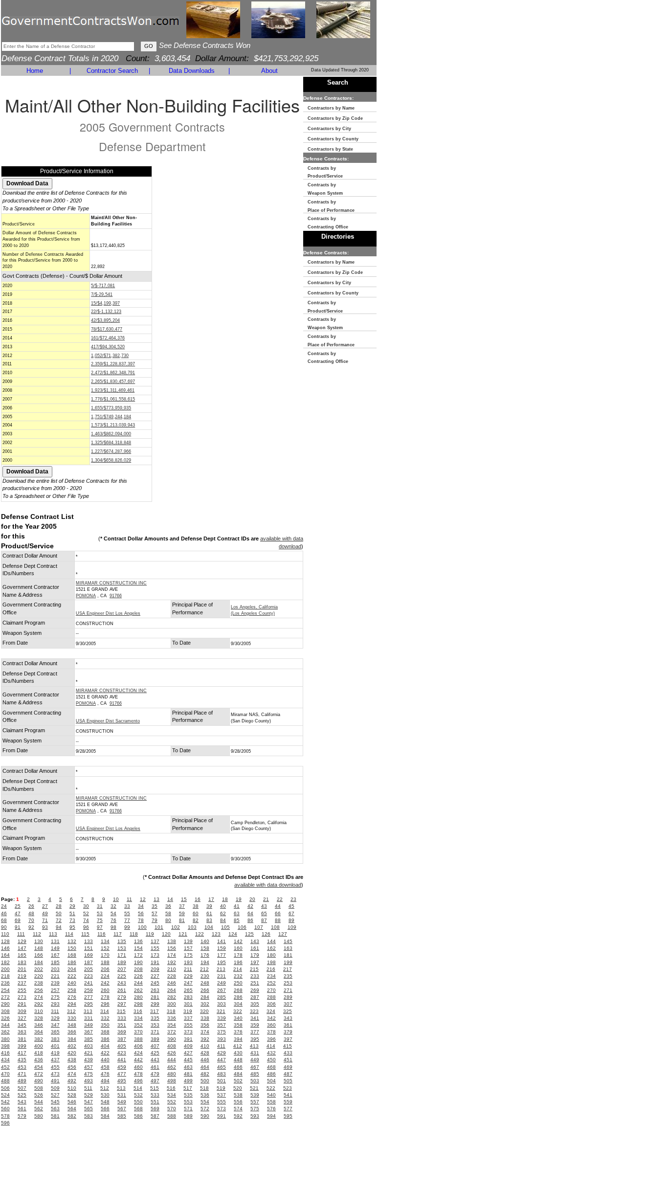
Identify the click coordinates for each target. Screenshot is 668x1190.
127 (282, 934)
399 (22, 1046)
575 (254, 1108)
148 (38, 948)
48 (31, 913)
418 (38, 1052)
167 (55, 955)
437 (55, 1059)
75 (100, 920)
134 (105, 941)
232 (238, 976)
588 (171, 1116)
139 (188, 941)
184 (38, 962)
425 (155, 1052)
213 (221, 969)
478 (138, 1074)
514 (138, 1088)
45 (291, 906)
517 (187, 1088)
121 (182, 934)
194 (204, 962)
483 (221, 1074)
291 (22, 1004)
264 (171, 990)
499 (188, 1080)
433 (288, 1052)
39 (209, 906)
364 (38, 1031)
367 (88, 1031)
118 (134, 934)
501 (221, 1080)
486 (271, 1074)
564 (71, 1108)
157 (188, 948)
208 (138, 969)
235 (288, 976)
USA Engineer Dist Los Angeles (108, 613)
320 (204, 1011)
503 (254, 1080)
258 (71, 990)
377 (254, 1031)
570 (171, 1108)
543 (22, 1101)
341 (254, 1018)
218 (5, 976)
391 (188, 1039)
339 (221, 1018)
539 (254, 1095)
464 (204, 1067)
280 (138, 997)
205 (88, 969)
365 (55, 1031)
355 (188, 1025)
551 (155, 1101)
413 (254, 1046)
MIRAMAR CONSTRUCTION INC (111, 583)
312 (71, 1011)
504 (271, 1080)
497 (155, 1080)
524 (5, 1095)
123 (216, 934)
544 (38, 1101)
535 (188, 1095)
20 (252, 899)
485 (254, 1074)
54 (113, 913)
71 (45, 920)
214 (237, 969)
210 (171, 969)
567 (121, 1108)
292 (38, 1004)
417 (22, 1052)
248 (204, 983)
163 (288, 948)
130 (38, 941)
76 (113, 920)
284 (204, 997)
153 (121, 948)
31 (100, 906)
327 (22, 1018)
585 (121, 1116)
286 (238, 997)
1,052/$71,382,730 (110, 355)
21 (266, 899)
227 (155, 976)
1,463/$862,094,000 (111, 433)
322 (237, 1011)
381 (22, 1039)
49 (45, 913)
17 (211, 899)
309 (22, 1011)
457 (88, 1067)
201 (22, 969)
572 (204, 1108)
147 (22, 948)
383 (55, 1039)
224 (105, 976)
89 (291, 920)
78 (141, 920)
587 (155, 1116)
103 (192, 927)
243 (121, 983)
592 (238, 1116)
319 (187, 1011)
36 (168, 906)
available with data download (267, 885)
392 (204, 1039)
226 (138, 976)
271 (288, 990)
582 (71, 1116)
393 (221, 1039)
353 (155, 1025)
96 (86, 927)
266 (204, 990)
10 (116, 899)
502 (238, 1080)
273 (22, 997)
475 (88, 1074)
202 (38, 969)
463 (188, 1067)
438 (71, 1059)
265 (188, 990)
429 (221, 1052)
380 (5, 1039)
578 (5, 1116)
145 (288, 941)
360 (271, 1025)
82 (196, 920)
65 (264, 913)
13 (156, 899)
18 (225, 899)
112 (37, 934)
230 (204, 976)
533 (155, 1095)
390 (171, 1039)
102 (175, 927)
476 (105, 1074)
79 (154, 920)
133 (88, 941)
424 (138, 1052)
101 (159, 927)
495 (121, 1080)
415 (287, 1046)
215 (254, 969)
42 (250, 906)
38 (196, 906)
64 (250, 913)
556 (238, 1101)
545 (55, 1101)
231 (221, 976)
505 (288, 1080)
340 (238, 1018)
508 (38, 1088)
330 (71, 1018)
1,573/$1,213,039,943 (113, 425)
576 (271, 1108)
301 (188, 1004)
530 (105, 1095)
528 (71, 1095)
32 (113, 906)
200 (5, 969)
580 (38, 1116)
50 (59, 913)
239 (55, 983)
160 (238, 948)
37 (182, 906)
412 (237, 1046)
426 (171, 1052)
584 (105, 1116)
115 (85, 934)
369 (121, 1031)
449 (254, 1059)
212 (204, 969)
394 (238, 1039)
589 (188, 1116)
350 (105, 1025)
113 (53, 934)
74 (86, 920)
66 (278, 913)
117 (117, 934)
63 (237, 913)
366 (71, 1031)
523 (287, 1088)
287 (254, 997)
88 (278, 920)
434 (5, 1059)
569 (155, 1108)
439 (88, 1059)
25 (18, 906)
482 (204, 1074)
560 (5, 1108)
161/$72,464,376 (108, 338)
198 (271, 962)
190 (138, 962)
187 (88, 962)
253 (288, 983)
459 (121, 1067)
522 (271, 1088)
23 (293, 899)
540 (271, 1095)
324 (271, 1011)
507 (22, 1088)
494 (105, 1080)
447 (221, 1059)
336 (171, 1018)
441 (121, 1059)
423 (121, 1052)
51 (72, 913)
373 (188, 1031)
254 (5, 990)
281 (155, 997)
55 (127, 913)
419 (55, 1052)
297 (121, 1004)
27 (45, 906)
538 (238, 1095)
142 (238, 941)
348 (71, 1025)
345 (22, 1025)
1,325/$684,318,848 (111, 442)
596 (5, 1122)
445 (188, 1059)
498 (171, 1080)
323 (254, 1011)
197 (254, 962)
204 (71, 969)
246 (171, 983)
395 (254, 1039)
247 (188, 983)
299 (155, 1004)
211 (188, 969)
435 (22, 1059)
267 (221, 990)
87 (264, 920)
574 (238, 1108)
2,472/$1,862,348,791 (113, 372)
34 (141, 906)
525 (22, 1095)
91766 (116, 595)
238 (38, 983)
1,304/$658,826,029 (111, 460)
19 (239, 899)
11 (129, 899)
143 (254, 941)
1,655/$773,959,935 (111, 407)
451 (288, 1059)
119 (150, 934)
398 (5, 1046)
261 (121, 990)
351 (121, 1025)
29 (72, 906)
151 (88, 948)
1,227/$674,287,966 (111, 451)
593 (254, 1116)
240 (71, 983)
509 (55, 1088)
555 (221, 1101)
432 (271, 1052)
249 (221, 983)
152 (105, 948)
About (269, 70)
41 (237, 906)
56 (141, 913)
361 (288, 1025)
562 (38, 1108)
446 (204, 1059)
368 (105, 1031)
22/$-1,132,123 (106, 311)
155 (155, 948)
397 (288, 1039)
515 (154, 1088)
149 (55, 948)
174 (171, 955)
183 (22, 962)
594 (271, 1116)
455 (55, 1067)
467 (254, 1067)
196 (238, 962)
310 (38, 1011)
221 (55, 976)
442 (138, 1059)
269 (254, 990)
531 (121, 1095)
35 (154, 906)
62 (223, 913)
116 (101, 934)
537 (221, 1095)
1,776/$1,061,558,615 (113, 399)
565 (88, 1108)
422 (105, 1052)
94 (59, 927)
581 (55, 1116)
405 (121, 1046)
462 (171, 1067)
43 (264, 906)
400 (38, 1046)
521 (254, 1088)
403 (88, 1046)
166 (38, 955)
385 (88, 1039)
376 (238, 1031)
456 (71, 1067)
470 (5, 1074)
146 (5, 948)
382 (38, 1039)
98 (113, 927)
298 (138, 1004)
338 (204, 1018)
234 (271, 976)
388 (138, 1039)
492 (71, 1080)
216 (271, 969)
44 (278, 906)
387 (121, 1039)
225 (121, 976)
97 (100, 927)
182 (5, 962)
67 (291, 913)
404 (105, 1046)
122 (199, 934)
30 (86, 906)
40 (223, 906)
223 (88, 976)
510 (71, 1088)
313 (88, 1011)
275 (55, 997)
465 (221, 1067)
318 (171, 1011)
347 (55, 1025)
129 (22, 941)
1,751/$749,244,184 (111, 416)
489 (22, 1080)
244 (138, 983)
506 (5, 1088)
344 (5, 1025)
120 (166, 934)
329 (55, 1018)
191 (155, 962)
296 (105, 1004)
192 (171, 962)
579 (22, 1116)
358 (238, 1025)
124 (232, 934)
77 (127, 920)
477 (121, 1074)
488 (5, 1080)
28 (59, 906)
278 (105, 997)
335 (155, 1018)
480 (171, 1074)
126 (266, 934)
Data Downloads (192, 70)
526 (38, 1095)
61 (209, 913)
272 (5, 997)
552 (171, 1101)
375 (221, 1031)
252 (271, 983)
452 (5, 1067)
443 (155, 1059)
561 (22, 1108)
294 (71, 1004)
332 (105, 1018)
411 (221, 1046)
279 (121, 997)
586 (138, 1116)
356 (204, 1025)
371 (155, 1031)
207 (121, 969)
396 (271, 1039)
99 (127, 927)
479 (155, 1074)
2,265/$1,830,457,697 (113, 381)
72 (59, 920)
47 (18, 913)
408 (171, 1046)
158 (204, 948)
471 (22, 1074)
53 (100, 913)
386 (105, 1039)
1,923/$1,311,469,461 (112, 390)
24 (4, 906)
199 (288, 962)
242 (105, 983)
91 (18, 927)
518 (204, 1088)
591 (221, 1116)
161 (254, 948)
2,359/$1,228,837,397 (113, 363)
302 (204, 1004)
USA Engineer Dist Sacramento (108, 720)
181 (288, 955)
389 (155, 1039)
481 (188, 1074)
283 (188, 997)
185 (55, 962)
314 (104, 1011)
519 (221, 1088)
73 (72, 920)
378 (271, 1031)
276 (71, 997)
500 (204, 1080)
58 (168, 913)
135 (121, 941)
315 (121, 1011)
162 (271, 948)
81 (182, 920)
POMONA (86, 595)
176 (204, 955)
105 (225, 927)
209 (155, 969)
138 (171, 941)
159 (221, 948)
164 (5, 955)
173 (155, 955)
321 (221, 1011)
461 (155, 1067)
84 (223, 920)
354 (171, 1025)
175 (188, 955)
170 (105, 955)
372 (171, 1031)
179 (254, 955)
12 (143, 899)
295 (88, 1004)
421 (88, 1052)
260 (105, 990)
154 (138, 948)
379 (288, 1031)
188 (105, 962)
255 (22, 990)
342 (271, 1018)
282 (171, 997)
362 (5, 1031)
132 (71, 941)
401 (55, 1046)
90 (4, 927)
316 (138, 1011)
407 (155, 1046)
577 (288, 1108)
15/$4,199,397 (105, 303)
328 (38, 1018)
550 (138, 1101)
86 (250, 920)
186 (71, 962)
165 (22, 955)
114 (69, 934)
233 (254, 976)
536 (204, 1095)
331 (88, 1018)
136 (138, 941)
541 (288, 1095)
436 (38, 1059)
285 (221, 997)
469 (288, 1067)
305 (254, 1004)
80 (168, 920)
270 (271, 990)
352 (138, 1025)
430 (238, 1052)
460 (138, 1067)
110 (5, 934)
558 (271, 1101)
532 (138, 1095)
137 (155, 941)
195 (221, 962)
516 (171, 1088)
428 (204, 1052)
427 (188, 1052)
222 (71, 976)
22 (280, 899)
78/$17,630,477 (106, 329)
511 (88, 1088)
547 (88, 1101)
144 (271, 941)
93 (45, 927)
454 (38, 1067)
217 (287, 969)
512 (104, 1088)
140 (204, 941)
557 (254, 1101)
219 (22, 976)
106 (242, 927)
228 (171, 976)
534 (171, 1095)
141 (221, 941)
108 (275, 927)
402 (71, 1046)
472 (38, 1074)
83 (209, 920)
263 (155, 990)
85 (237, 920)
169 (88, 955)
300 (171, 1004)
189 (121, 962)
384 (71, 1039)
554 (204, 1101)
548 (105, 1101)
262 (138, 990)
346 (38, 1025)
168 (71, 955)
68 (4, 920)
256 (38, 990)
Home (34, 70)
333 (121, 1018)
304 (238, 1004)
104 (208, 927)
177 (221, 955)
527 (55, 1095)
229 (188, 976)
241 (88, 983)
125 (249, 934)
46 (4, 913)
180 (271, 955)
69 (18, 920)
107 (258, 927)
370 (138, 1031)
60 (196, 913)
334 (138, 1018)
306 (271, 1004)
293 (55, 1004)
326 (5, 1018)
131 (55, 941)
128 (5, 941)
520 (237, 1088)
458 (105, 1067)
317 (154, 1011)
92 (31, 927)
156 (171, 948)
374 (204, 1031)
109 (292, 927)
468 (271, 1067)
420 (71, 1052)
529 (88, 1095)
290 (5, 1004)
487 (288, 1074)
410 (204, 1046)
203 (55, 969)
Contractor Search (112, 70)
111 (21, 934)
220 (38, 976)
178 (238, 955)
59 (182, 913)
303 (221, 1004)
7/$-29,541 (101, 294)
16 (197, 899)
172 (138, 955)
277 (88, 997)
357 (221, 1025)
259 (88, 990)
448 (238, 1059)
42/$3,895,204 (105, 320)
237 (22, 983)
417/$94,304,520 (108, 346)
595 (288, 1116)
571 (188, 1108)
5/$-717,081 (103, 285)
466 (238, 1067)
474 (71, 1074)
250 (238, 983)
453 (22, 1067)
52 (86, 913)
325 (287, 1011)
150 (71, 948)
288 (271, 997)
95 (72, 927)
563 (55, 1108)
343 (288, 1018)
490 (38, 1080)
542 (5, 1101)
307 (288, 1004)
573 (221, 1108)
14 (170, 899)
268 (238, 990)
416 (5, 1052)
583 (88, 1116)
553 (188, 1101)
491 (55, 1080)
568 (138, 1108)
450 (271, 1059)
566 (105, 1108)
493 (88, 1080)
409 (188, 1046)
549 (121, 1101)
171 (121, 955)
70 (31, 920)
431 (254, 1052)
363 (22, 1031)
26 (31, 906)
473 (55, 1074)
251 (254, 983)
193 (188, 962)
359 (254, 1025)
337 (188, 1018)
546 (71, 1101)
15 (184, 899)
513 (121, 1088)
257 (55, 990)
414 (271, 1046)
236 (5, 983)
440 (105, 1059)
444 (171, 1059)
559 (288, 1101)
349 (88, 1025)
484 (238, 1074)
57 (154, 913)
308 (5, 1011)
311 (55, 1011)
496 (138, 1080)
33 (127, 906)
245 (155, 983)
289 (288, 997)
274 (38, 997)
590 (204, 1116)
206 (105, 969)
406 (138, 1046)
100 (142, 927)
